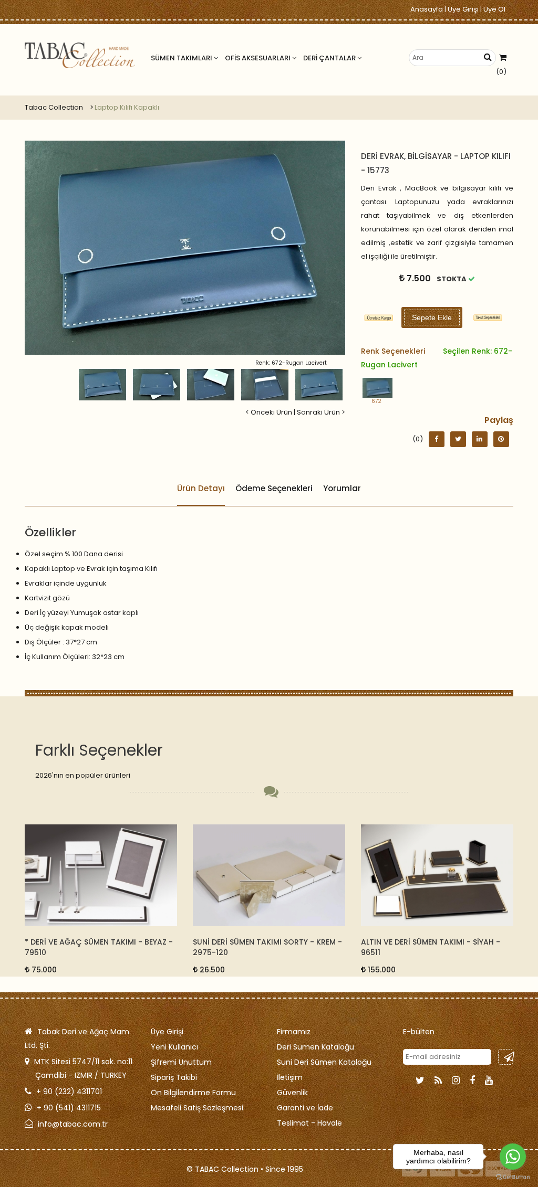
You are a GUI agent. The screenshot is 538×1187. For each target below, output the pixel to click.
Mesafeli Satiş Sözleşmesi (197, 1108)
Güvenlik (292, 1092)
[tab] (487, 317)
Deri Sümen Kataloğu (315, 1047)
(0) (501, 72)
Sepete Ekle (432, 317)
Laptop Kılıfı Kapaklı (127, 107)
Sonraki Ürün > (321, 412)
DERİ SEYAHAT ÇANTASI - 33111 (416, 942)
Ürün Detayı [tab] (201, 488)
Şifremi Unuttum (181, 1062)
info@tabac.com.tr (73, 1124)
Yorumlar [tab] (342, 488)
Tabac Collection (54, 107)
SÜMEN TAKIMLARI (182, 58)
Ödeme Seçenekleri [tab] (274, 488)
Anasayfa (426, 9)
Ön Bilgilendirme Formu (193, 1092)
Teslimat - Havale (309, 1123)
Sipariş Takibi (174, 1077)
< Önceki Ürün (268, 412)
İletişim (290, 1077)
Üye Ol (494, 9)
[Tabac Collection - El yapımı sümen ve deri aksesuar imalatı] (80, 55)
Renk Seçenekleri (436, 358)
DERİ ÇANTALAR (330, 58)
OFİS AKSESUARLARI (258, 58)
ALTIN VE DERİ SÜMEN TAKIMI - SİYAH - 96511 (262, 947)
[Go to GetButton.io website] (513, 1176)
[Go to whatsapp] (513, 1156)
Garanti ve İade (305, 1108)
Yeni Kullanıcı (174, 1047)
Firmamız (294, 1031)
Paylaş (498, 420)
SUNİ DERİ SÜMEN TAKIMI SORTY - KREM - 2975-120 (99, 947)
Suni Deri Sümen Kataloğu (324, 1062)
